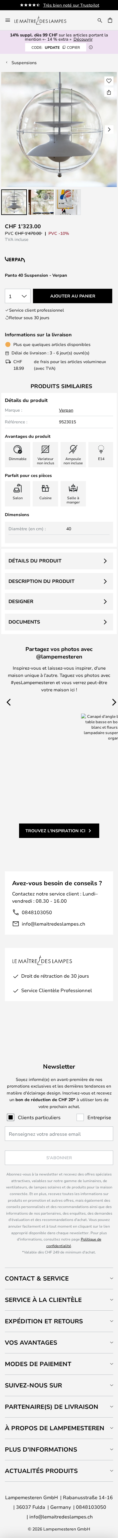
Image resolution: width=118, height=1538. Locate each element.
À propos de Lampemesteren (54, 1428)
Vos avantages (31, 1342)
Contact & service (37, 1278)
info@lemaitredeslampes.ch (53, 923)
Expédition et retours (44, 1321)
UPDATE (55, 47)
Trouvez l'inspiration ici (55, 830)
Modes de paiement (38, 1364)
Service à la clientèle (43, 1300)
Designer (20, 601)
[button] (14, 202)
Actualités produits (41, 1471)
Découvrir (83, 39)
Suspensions (24, 62)
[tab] (59, 1278)
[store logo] (44, 20)
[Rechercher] (100, 20)
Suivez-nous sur (33, 1385)
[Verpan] (43, 259)
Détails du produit (34, 560)
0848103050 (37, 912)
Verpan (66, 410)
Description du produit (41, 581)
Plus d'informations (41, 1449)
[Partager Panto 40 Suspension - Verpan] (108, 92)
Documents (24, 621)
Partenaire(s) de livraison (51, 1407)
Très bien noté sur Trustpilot (71, 5)
